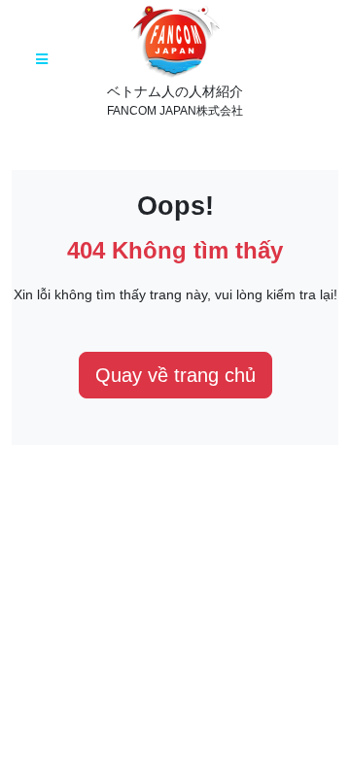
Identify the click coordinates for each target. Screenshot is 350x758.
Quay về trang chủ (175, 375)
